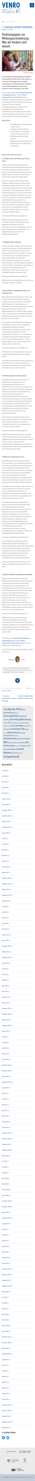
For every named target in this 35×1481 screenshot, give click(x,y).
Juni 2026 (4, 776)
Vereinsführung (12, 749)
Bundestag (16, 713)
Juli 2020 (4, 1161)
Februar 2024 (5, 935)
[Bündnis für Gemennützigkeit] (25, 1464)
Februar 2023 (5, 997)
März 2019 (4, 1252)
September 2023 (6, 957)
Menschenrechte (9, 738)
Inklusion (5, 733)
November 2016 (6, 1410)
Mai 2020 (4, 1173)
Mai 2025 (4, 850)
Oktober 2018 (5, 1280)
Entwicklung (6, 720)
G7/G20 (8, 726)
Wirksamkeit (17, 27)
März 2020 (4, 1184)
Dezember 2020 (6, 1133)
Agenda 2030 (14, 709)
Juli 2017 (4, 1365)
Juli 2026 (4, 770)
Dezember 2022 (6, 1008)
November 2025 (6, 816)
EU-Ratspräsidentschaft (15, 723)
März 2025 (4, 861)
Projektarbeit (8, 27)
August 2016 (5, 1427)
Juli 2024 (4, 906)
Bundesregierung (8, 712)
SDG (27, 742)
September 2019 (6, 1218)
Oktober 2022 (5, 1020)
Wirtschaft (20, 753)
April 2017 (4, 1382)
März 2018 (4, 1320)
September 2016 (6, 1422)
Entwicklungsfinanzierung (20, 719)
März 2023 (4, 991)
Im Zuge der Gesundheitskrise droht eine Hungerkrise (9, 698)
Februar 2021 (5, 1122)
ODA (9, 743)
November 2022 (6, 1014)
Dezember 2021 (6, 1065)
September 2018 (6, 1286)
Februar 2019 (5, 1258)
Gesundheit (19, 725)
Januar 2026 (5, 804)
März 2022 (4, 1054)
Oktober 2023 (5, 952)
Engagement (23, 716)
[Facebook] (17, 680)
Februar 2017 (5, 1393)
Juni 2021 (4, 1099)
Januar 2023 (5, 1003)
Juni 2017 (4, 1371)
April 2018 (4, 1314)
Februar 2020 (5, 1190)
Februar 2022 (5, 1059)
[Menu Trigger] (32, 5)
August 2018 (5, 1292)
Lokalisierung (16, 735)
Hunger (27, 729)
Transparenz (23, 746)
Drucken (31, 688)
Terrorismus (17, 746)
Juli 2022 (4, 1037)
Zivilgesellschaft (27, 27)
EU (9, 722)
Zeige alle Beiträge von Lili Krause (13, 688)
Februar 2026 (5, 799)
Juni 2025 (4, 844)
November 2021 (6, 1071)
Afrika (5, 709)
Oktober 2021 (5, 1076)
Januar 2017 (5, 1399)
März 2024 (4, 929)
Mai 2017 (4, 1376)
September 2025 (6, 827)
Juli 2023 (4, 969)
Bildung (23, 709)
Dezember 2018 (6, 1269)
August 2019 (5, 1224)
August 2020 (5, 1156)
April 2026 (4, 787)
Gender (13, 725)
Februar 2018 (5, 1326)
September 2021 (6, 1082)
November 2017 (6, 1343)
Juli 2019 (4, 1229)
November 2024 (6, 884)
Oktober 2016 (5, 1416)
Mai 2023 (4, 980)
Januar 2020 (5, 1195)
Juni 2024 (4, 912)
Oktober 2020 (5, 1144)
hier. (24, 368)
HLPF (9, 729)
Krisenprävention (8, 735)
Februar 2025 (5, 867)
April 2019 (4, 1246)
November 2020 (6, 1139)
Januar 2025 (5, 872)
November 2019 (6, 1207)
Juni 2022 (4, 1042)
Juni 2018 (4, 1303)
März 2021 (4, 1116)
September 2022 (6, 1025)
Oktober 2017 (5, 1348)
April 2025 (4, 855)
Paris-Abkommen (14, 743)
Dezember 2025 (6, 810)
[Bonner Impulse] (10, 1455)
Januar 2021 (5, 1127)
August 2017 (5, 1359)
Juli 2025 (4, 838)
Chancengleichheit (11, 715)
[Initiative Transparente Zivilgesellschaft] (18, 1473)
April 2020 (4, 1178)
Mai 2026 (4, 782)
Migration (18, 739)
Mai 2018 (4, 1309)
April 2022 (4, 1048)
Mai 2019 (4, 1241)
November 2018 (6, 1275)
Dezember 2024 (6, 878)
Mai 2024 (4, 918)
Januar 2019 (5, 1263)
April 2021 (4, 1110)
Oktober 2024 (5, 889)
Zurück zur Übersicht (9, 22)
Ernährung (5, 723)
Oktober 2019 (5, 1212)
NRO (5, 742)
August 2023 (5, 963)
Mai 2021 (4, 1105)
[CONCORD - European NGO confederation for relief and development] (25, 1455)
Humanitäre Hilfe (18, 728)
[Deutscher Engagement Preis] (13, 1464)
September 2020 (6, 1150)
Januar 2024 (5, 940)
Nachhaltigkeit (26, 738)
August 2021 (5, 1088)
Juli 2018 (4, 1297)
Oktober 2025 (5, 821)
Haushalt (5, 729)
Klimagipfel (22, 733)
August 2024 (5, 901)
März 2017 (4, 1388)
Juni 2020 (4, 1167)
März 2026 (4, 793)
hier (32, 649)
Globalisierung (27, 726)
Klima (18, 732)
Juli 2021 (4, 1093)
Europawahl (22, 723)
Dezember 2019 (6, 1201)
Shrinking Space (9, 745)
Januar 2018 (5, 1331)
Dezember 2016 (6, 1405)
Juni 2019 (4, 1235)
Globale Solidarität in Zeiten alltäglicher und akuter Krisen (25, 697)
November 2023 (6, 946)
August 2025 (5, 833)
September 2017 (6, 1354)
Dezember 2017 (6, 1337)
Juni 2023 (4, 974)
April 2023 (4, 986)
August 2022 (5, 1031)
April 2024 (4, 923)
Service (9, 691)
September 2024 (6, 895)
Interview (11, 732)
